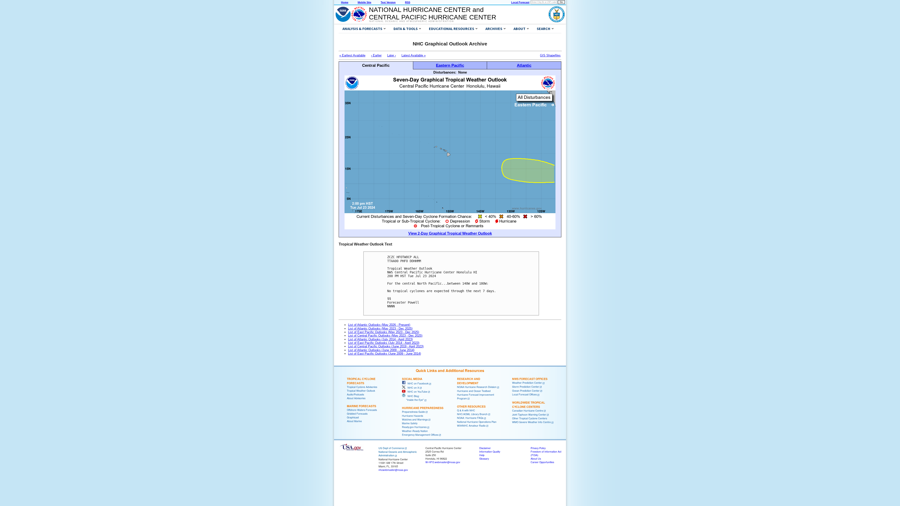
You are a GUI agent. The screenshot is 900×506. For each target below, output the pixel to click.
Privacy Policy (538, 448)
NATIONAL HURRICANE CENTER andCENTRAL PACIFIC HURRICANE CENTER (432, 13)
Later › (391, 55)
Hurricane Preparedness (422, 408)
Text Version (388, 2)
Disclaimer (485, 448)
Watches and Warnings (415, 419)
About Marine (354, 421)
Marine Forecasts (361, 406)
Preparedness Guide (413, 411)
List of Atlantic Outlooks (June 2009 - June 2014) (381, 350)
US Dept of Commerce (391, 448)
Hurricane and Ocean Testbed (474, 391)
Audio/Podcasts (355, 394)
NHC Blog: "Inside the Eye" (413, 398)
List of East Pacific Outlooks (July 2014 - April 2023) (383, 343)
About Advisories (356, 398)
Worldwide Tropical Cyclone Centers (528, 404)
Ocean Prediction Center (526, 390)
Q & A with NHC (466, 410)
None (462, 72)
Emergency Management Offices (420, 434)
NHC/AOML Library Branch (472, 414)
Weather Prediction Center (527, 382)
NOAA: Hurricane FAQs (470, 418)
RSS (407, 2)
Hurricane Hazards (412, 415)
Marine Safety (409, 423)
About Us (536, 458)
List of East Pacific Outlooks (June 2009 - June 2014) (384, 353)
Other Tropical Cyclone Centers (529, 418)
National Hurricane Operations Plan (476, 422)
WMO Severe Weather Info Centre (531, 422)
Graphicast (353, 417)
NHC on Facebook (416, 383)
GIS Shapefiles (550, 55)
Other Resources (471, 406)
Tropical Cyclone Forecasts (361, 381)
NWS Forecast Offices (530, 379)
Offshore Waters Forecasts (362, 410)
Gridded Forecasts (357, 413)
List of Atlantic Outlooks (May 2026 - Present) (379, 325)
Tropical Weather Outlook (361, 390)
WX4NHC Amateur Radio (471, 425)
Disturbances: (444, 72)
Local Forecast (520, 2)
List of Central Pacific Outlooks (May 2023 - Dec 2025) (385, 335)
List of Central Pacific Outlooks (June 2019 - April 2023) (386, 346)
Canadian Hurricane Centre (527, 410)
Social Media (412, 379)
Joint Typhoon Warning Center (529, 414)
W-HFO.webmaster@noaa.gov (442, 462)
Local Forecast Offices (524, 394)
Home (344, 2)
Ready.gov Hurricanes (414, 427)
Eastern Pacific (450, 65)
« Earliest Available (352, 55)
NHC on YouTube (416, 391)
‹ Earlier (376, 55)
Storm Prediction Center (525, 386)
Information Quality (489, 451)
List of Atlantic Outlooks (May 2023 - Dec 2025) (380, 328)
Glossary (484, 458)
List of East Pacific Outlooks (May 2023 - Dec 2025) (383, 332)
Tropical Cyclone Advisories (362, 387)
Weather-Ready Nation (415, 431)
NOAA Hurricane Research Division (476, 387)
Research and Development (468, 381)
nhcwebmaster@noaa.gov (393, 470)
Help (481, 455)
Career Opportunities (542, 462)
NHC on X (412, 387)
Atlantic (524, 65)
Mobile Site (364, 2)
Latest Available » (413, 55)
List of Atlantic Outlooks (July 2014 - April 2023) (380, 339)
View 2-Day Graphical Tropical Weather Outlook (450, 233)
